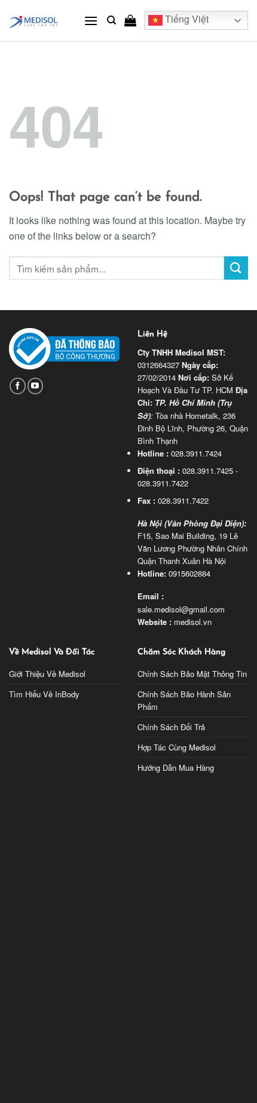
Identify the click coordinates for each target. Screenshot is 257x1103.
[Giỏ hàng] (130, 20)
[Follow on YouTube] (35, 386)
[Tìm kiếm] (111, 20)
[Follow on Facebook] (18, 386)
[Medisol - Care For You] (37, 20)
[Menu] (91, 20)
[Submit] (236, 268)
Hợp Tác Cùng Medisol (176, 747)
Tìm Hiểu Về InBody (44, 694)
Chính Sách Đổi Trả (171, 727)
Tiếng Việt (186, 19)
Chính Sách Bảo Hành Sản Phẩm (184, 700)
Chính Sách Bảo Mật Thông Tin (192, 673)
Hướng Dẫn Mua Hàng (175, 767)
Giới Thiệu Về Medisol (47, 673)
